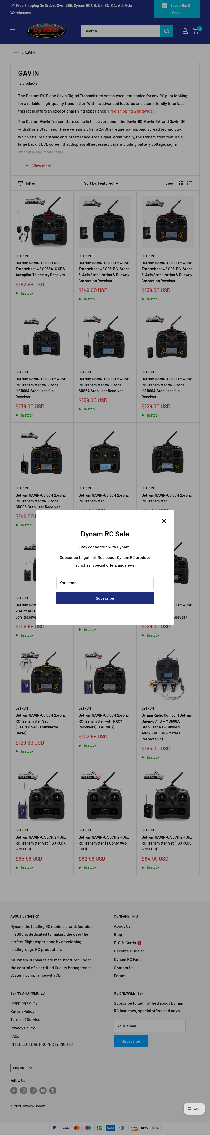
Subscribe (105, 597)
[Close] (163, 520)
